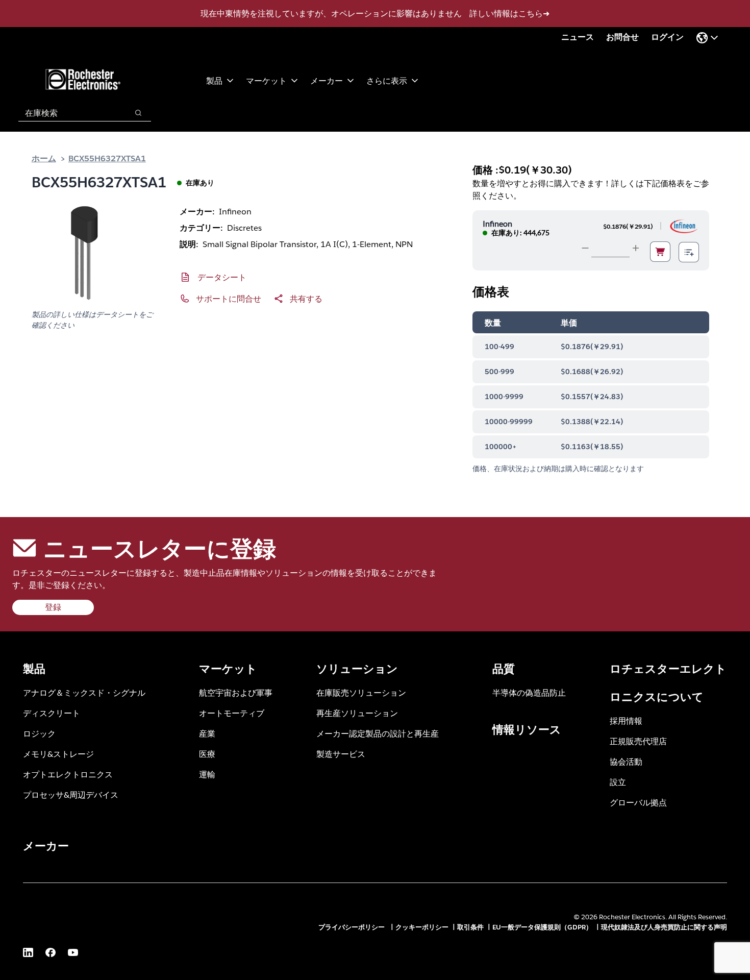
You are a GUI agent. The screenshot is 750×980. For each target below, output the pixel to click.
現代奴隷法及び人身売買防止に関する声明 (664, 927)
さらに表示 (386, 80)
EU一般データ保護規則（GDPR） (542, 927)
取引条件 (470, 927)
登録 (53, 607)
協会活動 (626, 761)
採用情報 (626, 720)
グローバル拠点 (638, 802)
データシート (221, 277)
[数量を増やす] (636, 248)
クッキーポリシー (421, 927)
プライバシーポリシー (352, 927)
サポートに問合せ (228, 298)
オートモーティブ (231, 713)
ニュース (577, 37)
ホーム (44, 158)
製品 (214, 80)
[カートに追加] (660, 251)
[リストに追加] (689, 252)
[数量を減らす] (585, 248)
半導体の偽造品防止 (529, 692)
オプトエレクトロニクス (68, 774)
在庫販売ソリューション (361, 692)
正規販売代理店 (638, 741)
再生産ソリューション (357, 713)
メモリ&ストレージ (58, 753)
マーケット (266, 80)
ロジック (39, 733)
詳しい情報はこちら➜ (509, 13)
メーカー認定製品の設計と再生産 (377, 733)
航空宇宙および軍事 (235, 692)
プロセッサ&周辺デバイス (70, 794)
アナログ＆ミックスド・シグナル (84, 692)
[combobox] (68, 112)
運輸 (207, 774)
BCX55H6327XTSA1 (107, 158)
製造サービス (340, 753)
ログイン (667, 37)
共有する (306, 298)
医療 (207, 753)
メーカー (326, 80)
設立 (618, 782)
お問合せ (622, 37)
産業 (207, 733)
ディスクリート (51, 713)
